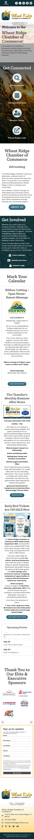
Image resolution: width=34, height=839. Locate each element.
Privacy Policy (20, 803)
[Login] (17, 114)
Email (5, 735)
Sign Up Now (17, 773)
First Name (6, 740)
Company (6, 755)
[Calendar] (17, 97)
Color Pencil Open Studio (13, 640)
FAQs (11, 803)
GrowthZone (24, 836)
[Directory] (17, 79)
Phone (5, 750)
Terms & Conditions (17, 804)
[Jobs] (17, 132)
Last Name (6, 745)
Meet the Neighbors (11, 648)
